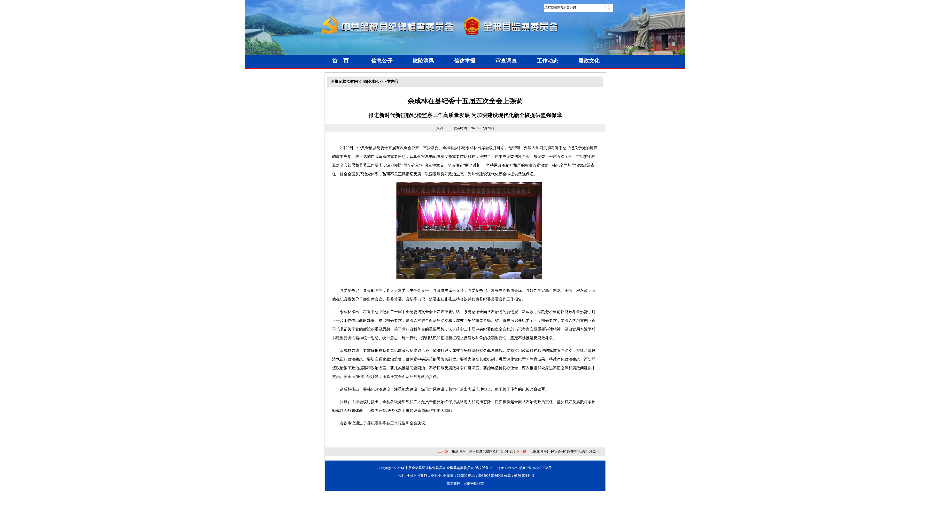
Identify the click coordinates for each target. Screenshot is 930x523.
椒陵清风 (423, 61)
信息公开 (382, 61)
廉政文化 (589, 61)
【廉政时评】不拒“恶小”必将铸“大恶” (558, 451)
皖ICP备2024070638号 (535, 468)
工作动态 (547, 61)
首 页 (340, 61)
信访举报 (464, 61)
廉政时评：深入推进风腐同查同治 (477, 451)
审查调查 (506, 61)
